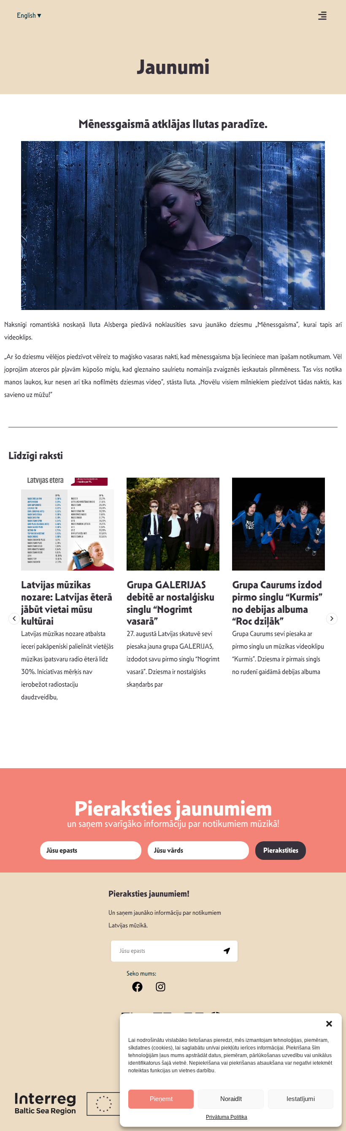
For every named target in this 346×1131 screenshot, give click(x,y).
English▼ (30, 15)
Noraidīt (231, 1098)
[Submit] (227, 951)
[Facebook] (137, 987)
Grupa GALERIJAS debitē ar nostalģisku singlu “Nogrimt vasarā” (170, 603)
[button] (329, 1024)
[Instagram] (160, 987)
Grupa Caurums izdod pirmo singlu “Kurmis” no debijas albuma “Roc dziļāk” (277, 603)
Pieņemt (161, 1098)
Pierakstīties (280, 850)
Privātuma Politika (226, 1117)
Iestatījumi (301, 1098)
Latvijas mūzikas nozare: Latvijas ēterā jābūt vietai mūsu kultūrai (66, 603)
